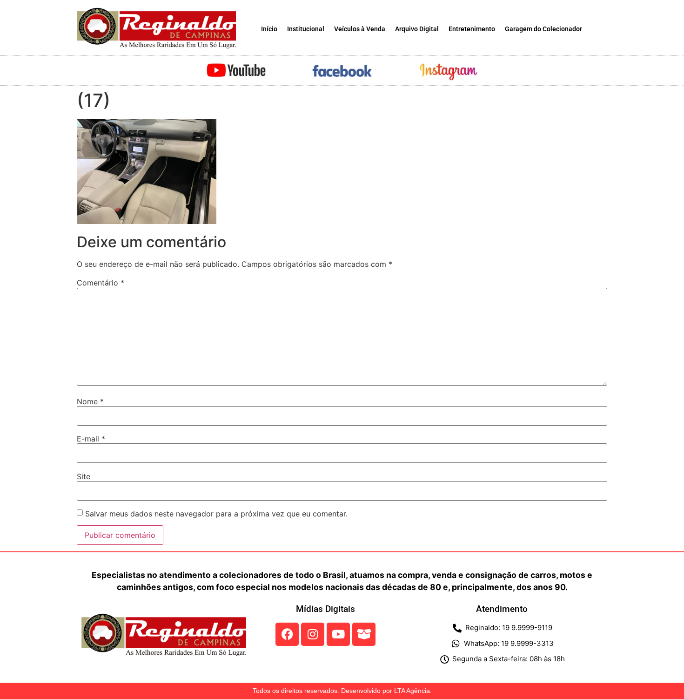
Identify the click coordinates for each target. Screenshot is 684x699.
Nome (90, 401)
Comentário (100, 282)
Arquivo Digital (417, 29)
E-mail (91, 438)
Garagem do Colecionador (543, 29)
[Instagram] (312, 634)
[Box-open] (364, 634)
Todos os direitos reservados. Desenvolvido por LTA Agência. (342, 690)
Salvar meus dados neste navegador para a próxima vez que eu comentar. (216, 513)
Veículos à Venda (359, 29)
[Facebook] (287, 634)
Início (269, 29)
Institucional (305, 29)
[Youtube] (338, 634)
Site (83, 476)
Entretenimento (472, 29)
